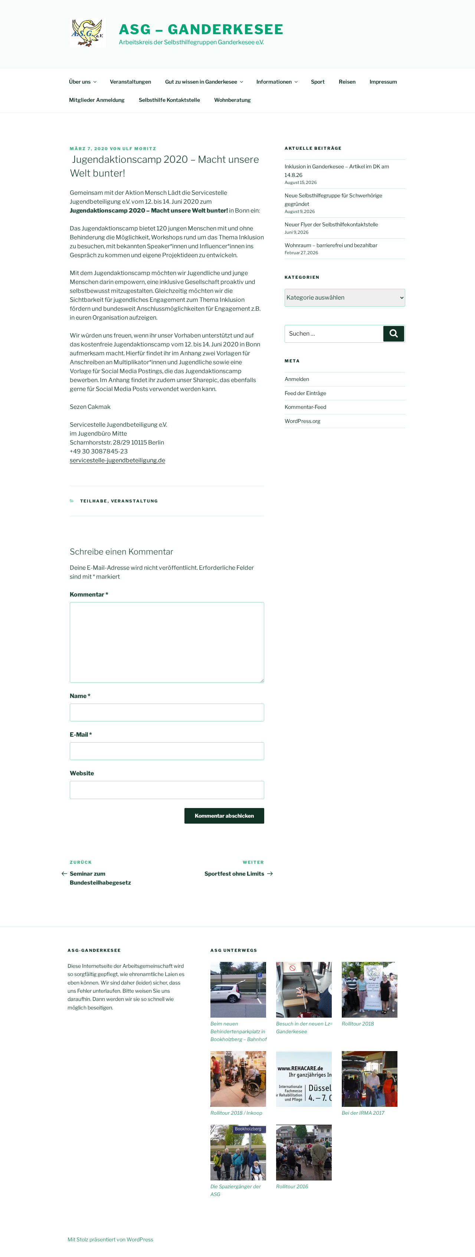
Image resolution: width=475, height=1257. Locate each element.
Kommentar (89, 594)
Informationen (274, 81)
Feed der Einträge (305, 393)
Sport (318, 81)
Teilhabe (94, 501)
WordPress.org (302, 421)
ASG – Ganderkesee (201, 29)
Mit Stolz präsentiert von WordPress (110, 1239)
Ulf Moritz (139, 148)
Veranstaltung (134, 501)
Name (80, 695)
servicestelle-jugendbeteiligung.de (117, 460)
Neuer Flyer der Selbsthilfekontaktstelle (331, 224)
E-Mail (81, 734)
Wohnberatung (232, 100)
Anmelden (297, 379)
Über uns (80, 81)
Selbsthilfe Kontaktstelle (169, 100)
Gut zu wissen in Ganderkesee (201, 81)
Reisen (347, 81)
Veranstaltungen (130, 81)
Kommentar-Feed (305, 407)
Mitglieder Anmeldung (97, 100)
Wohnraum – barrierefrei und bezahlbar (331, 245)
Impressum (383, 81)
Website (82, 773)
